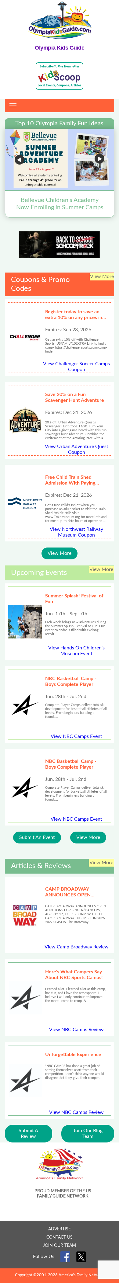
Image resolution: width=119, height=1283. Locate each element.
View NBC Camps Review (76, 1029)
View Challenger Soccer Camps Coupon (76, 366)
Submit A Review (28, 1133)
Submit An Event (37, 837)
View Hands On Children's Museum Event (76, 650)
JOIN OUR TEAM (59, 1245)
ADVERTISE (59, 1229)
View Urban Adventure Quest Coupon (76, 449)
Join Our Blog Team (88, 1133)
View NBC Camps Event (76, 736)
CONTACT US (59, 1237)
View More (59, 553)
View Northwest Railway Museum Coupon (76, 532)
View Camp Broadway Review (77, 946)
